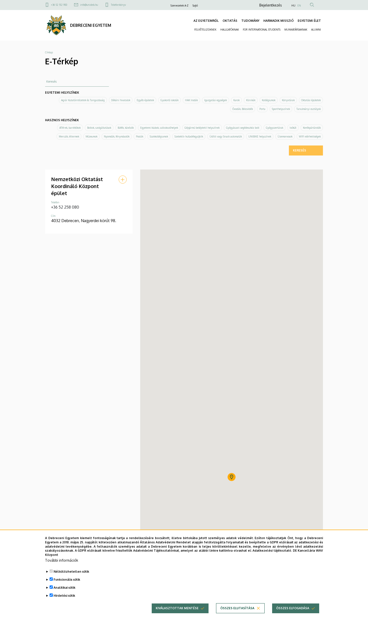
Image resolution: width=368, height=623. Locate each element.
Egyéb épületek (145, 100)
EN (299, 5)
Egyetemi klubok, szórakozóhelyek (159, 127)
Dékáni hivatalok (120, 100)
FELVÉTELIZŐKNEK (205, 29)
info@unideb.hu (89, 4)
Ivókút (293, 127)
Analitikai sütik (64, 587)
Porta (262, 108)
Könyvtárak (288, 100)
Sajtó (195, 5)
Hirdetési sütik (64, 595)
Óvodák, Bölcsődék (242, 108)
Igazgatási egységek (215, 100)
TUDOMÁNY (250, 21)
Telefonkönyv (118, 4)
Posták (139, 136)
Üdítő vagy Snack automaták (226, 136)
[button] (123, 180)
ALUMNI (316, 29)
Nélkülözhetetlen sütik (71, 571)
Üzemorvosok (285, 136)
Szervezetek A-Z (179, 5)
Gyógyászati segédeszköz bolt (242, 127)
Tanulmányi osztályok (308, 108)
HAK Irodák (191, 100)
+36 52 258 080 (65, 207)
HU (293, 5)
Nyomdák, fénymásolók (116, 136)
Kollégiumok (268, 100)
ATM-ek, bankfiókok (70, 127)
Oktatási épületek (311, 100)
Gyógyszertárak (274, 127)
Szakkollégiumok (159, 136)
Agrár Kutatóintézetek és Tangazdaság (83, 100)
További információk (61, 560)
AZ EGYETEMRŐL (206, 21)
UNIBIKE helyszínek (259, 136)
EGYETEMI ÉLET (309, 21)
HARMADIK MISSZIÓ (278, 21)
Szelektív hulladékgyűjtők (188, 136)
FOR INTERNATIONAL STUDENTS (261, 29)
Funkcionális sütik (67, 579)
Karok (236, 100)
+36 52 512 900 (59, 4)
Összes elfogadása (292, 608)
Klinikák (250, 100)
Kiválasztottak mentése (177, 608)
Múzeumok (91, 136)
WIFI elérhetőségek (310, 136)
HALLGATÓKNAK (229, 29)
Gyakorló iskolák (169, 100)
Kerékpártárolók (312, 127)
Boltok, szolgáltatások (99, 127)
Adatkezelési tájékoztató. (272, 550)
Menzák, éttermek (69, 136)
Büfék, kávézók (126, 127)
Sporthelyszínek (281, 108)
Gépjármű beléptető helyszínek (202, 127)
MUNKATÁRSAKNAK (295, 29)
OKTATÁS (230, 21)
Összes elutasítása (237, 608)
